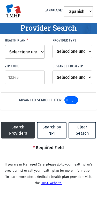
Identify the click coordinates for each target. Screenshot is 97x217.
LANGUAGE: (53, 10)
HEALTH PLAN (16, 40)
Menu (72, 101)
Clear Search (82, 130)
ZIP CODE (12, 66)
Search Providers (18, 130)
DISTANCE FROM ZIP (68, 66)
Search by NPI (51, 130)
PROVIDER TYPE (65, 40)
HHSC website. (51, 183)
